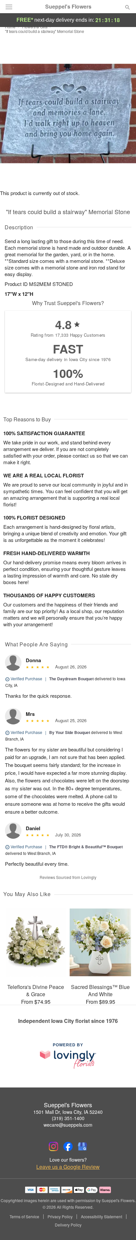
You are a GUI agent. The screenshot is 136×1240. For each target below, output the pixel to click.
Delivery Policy (68, 1225)
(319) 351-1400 (68, 1118)
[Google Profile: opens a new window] (82, 1146)
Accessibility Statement (101, 1217)
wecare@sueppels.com (68, 1124)
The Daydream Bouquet (71, 679)
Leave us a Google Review (68, 1166)
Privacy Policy (60, 1217)
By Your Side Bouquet (69, 732)
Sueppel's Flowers (68, 6)
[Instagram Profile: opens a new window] (53, 1146)
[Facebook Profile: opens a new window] (68, 1146)
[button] (122, 1225)
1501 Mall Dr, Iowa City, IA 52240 (68, 1112)
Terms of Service (24, 1217)
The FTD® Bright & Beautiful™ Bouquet (86, 847)
